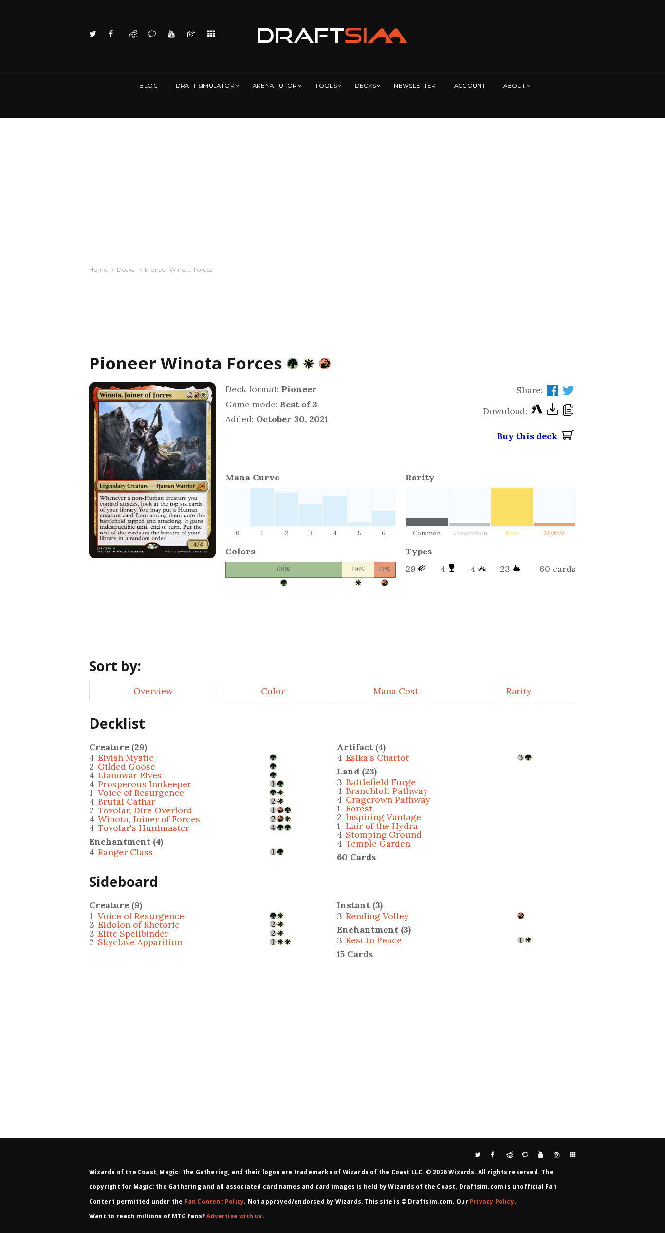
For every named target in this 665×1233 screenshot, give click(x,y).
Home (98, 269)
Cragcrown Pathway (388, 799)
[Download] (552, 411)
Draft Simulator (205, 85)
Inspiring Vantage (383, 817)
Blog (148, 85)
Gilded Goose (126, 766)
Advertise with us (234, 1216)
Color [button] (273, 691)
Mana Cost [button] (395, 691)
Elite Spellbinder (133, 933)
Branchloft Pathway (387, 790)
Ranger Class (125, 852)
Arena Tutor (275, 85)
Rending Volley (377, 915)
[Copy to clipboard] (568, 411)
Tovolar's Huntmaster (143, 827)
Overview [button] (153, 691)
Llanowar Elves (130, 775)
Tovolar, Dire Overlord (145, 810)
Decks (365, 85)
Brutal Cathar (126, 801)
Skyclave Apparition (140, 942)
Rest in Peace (374, 940)
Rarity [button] (519, 691)
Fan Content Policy (214, 1201)
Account (469, 85)
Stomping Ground (384, 834)
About (514, 85)
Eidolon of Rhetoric (139, 924)
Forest (359, 808)
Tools (326, 85)
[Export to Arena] (537, 411)
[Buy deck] (568, 436)
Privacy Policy (492, 1201)
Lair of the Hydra (382, 825)
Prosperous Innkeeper (144, 784)
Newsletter (415, 85)
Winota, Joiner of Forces (149, 819)
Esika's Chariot (377, 757)
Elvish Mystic (126, 757)
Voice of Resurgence (141, 792)
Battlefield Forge (381, 782)
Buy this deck (529, 436)
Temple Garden (378, 843)
